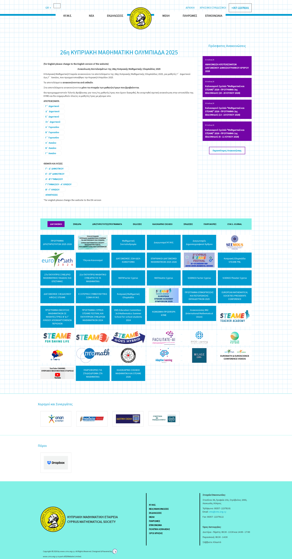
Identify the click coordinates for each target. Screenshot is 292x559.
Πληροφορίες (210, 224)
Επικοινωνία (213, 16)
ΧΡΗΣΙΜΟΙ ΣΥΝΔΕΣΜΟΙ (213, 7)
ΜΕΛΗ (151, 516)
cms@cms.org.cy (217, 511)
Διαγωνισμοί (56, 224)
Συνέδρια (77, 224)
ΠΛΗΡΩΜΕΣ (154, 521)
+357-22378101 (240, 7)
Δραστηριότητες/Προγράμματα (107, 224)
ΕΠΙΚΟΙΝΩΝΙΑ (155, 525)
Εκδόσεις (137, 224)
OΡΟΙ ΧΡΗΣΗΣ (156, 533)
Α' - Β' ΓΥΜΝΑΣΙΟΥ (54, 179)
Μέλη (166, 16)
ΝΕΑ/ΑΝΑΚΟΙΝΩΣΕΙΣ (159, 508)
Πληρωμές (190, 16)
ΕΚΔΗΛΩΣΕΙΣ (155, 512)
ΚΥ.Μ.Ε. (67, 16)
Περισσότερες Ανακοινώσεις (227, 150)
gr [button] (47, 7)
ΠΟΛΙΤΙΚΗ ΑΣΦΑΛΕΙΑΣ (159, 529)
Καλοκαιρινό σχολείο (162, 224)
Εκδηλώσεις (115, 16)
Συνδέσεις (188, 224)
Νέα (91, 16)
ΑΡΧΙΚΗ (190, 7)
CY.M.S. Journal (234, 224)
